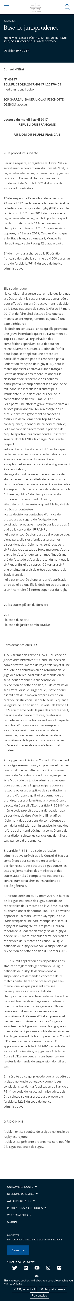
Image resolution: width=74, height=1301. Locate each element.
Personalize (39, 1295)
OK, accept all (25, 1289)
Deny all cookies (54, 1289)
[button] (67, 7)
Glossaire (12, 1221)
